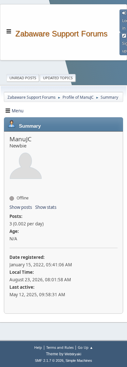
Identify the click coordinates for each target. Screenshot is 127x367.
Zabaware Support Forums (61, 33)
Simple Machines (78, 360)
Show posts (20, 207)
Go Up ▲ (85, 347)
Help (38, 347)
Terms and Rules (60, 347)
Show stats (45, 207)
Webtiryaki (72, 354)
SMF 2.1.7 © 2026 (49, 360)
